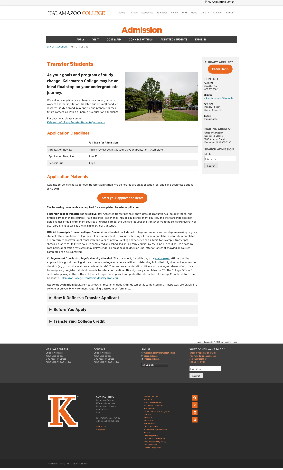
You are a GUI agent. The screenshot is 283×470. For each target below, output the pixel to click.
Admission (161, 12)
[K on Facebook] (195, 400)
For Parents (149, 423)
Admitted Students (173, 39)
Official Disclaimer (152, 447)
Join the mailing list (198, 359)
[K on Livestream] (195, 422)
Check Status (220, 69)
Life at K (204, 12)
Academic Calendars (153, 405)
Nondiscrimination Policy (155, 429)
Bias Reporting (151, 435)
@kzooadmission (152, 359)
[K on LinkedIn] (195, 415)
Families (201, 39)
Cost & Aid (114, 39)
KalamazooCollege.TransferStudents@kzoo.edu (76, 122)
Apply (80, 39)
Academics (147, 12)
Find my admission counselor (202, 356)
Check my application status (202, 353)
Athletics (217, 12)
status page (162, 258)
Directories (101, 429)
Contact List (101, 426)
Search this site (151, 396)
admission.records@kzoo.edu (218, 98)
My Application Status (220, 1)
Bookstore (148, 420)
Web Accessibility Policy (155, 441)
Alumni (175, 12)
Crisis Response (151, 426)
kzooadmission (151, 356)
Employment (150, 408)
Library (147, 414)
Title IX (147, 432)
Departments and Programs (157, 411)
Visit (95, 39)
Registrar (148, 417)
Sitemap (148, 399)
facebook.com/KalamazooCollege (159, 353)
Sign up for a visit (197, 362)
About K (122, 12)
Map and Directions (153, 402)
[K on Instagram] (195, 408)
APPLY (229, 12)
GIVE (185, 12)
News (194, 12)
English (149, 365)
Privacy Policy (150, 444)
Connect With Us (141, 39)
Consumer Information (154, 438)
